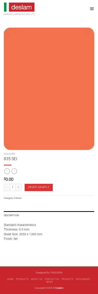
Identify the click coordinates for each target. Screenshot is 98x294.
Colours (9, 153)
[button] (92, 9)
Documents (83, 279)
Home (10, 279)
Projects (68, 279)
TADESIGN (56, 272)
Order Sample (38, 187)
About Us (36, 279)
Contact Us (52, 279)
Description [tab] (11, 215)
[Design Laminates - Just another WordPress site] (45, 9)
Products (22, 279)
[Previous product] (14, 171)
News (49, 282)
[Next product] (7, 171)
